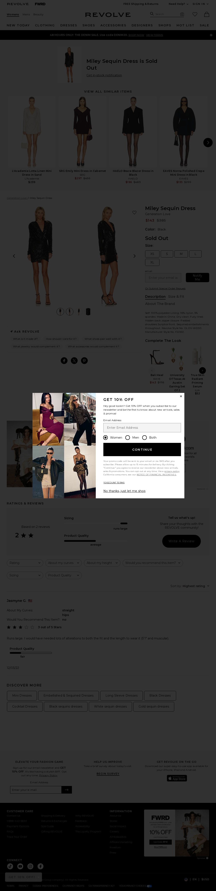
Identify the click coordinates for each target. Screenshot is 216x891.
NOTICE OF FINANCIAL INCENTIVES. (156, 474)
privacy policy (171, 471)
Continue (142, 450)
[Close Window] (181, 396)
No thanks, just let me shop (124, 491)
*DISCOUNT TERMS (114, 482)
